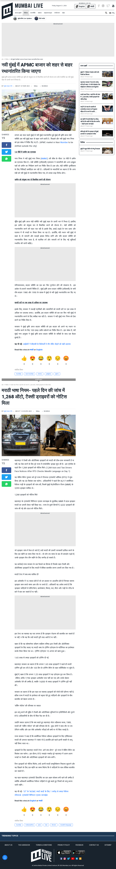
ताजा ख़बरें (18, 13)
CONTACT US (94, 845)
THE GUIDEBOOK (24, 845)
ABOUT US (8, 845)
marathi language (65, 825)
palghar (48, 374)
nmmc (40, 374)
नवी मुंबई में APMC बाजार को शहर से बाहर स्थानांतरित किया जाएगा (27, 59)
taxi (46, 825)
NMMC (44, 158)
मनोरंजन (57, 13)
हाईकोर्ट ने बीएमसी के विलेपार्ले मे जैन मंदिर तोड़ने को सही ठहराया (47, 344)
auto (39, 825)
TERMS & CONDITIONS (44, 845)
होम (2, 59)
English (39, 350)
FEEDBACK (79, 845)
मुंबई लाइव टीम (8, 86)
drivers (54, 825)
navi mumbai (29, 374)
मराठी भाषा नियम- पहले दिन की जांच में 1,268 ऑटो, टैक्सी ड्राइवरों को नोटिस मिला (31, 385)
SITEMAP (108, 845)
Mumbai (64, 142)
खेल (63, 13)
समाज (40, 13)
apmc (57, 374)
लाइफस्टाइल (48, 13)
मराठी (32, 350)
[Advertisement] (58, 41)
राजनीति (32, 13)
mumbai (18, 374)
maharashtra (29, 825)
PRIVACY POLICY (64, 845)
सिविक (26, 13)
